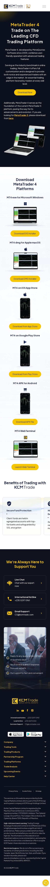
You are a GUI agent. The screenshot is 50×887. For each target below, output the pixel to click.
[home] (17, 6)
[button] (44, 6)
